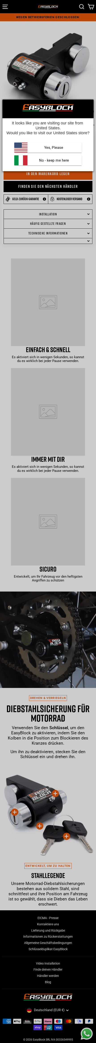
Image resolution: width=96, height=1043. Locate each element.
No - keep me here (53, 160)
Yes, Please (53, 147)
